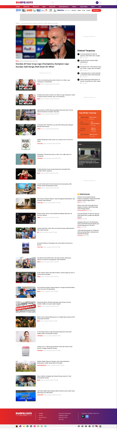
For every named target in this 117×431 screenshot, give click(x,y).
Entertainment (63, 6)
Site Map (61, 419)
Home (18, 6)
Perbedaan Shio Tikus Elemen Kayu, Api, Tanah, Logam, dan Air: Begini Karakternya (90, 68)
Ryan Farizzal (93, 134)
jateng (88, 10)
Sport (93, 6)
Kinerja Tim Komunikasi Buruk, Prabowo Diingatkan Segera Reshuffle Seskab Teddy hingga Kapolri (88, 198)
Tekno (74, 6)
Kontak (41, 415)
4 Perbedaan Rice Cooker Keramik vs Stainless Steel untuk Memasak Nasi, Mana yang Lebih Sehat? (90, 74)
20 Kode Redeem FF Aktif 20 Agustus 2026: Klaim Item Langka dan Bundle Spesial (90, 55)
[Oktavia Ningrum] (84, 129)
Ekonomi (36, 6)
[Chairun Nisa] (83, 118)
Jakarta (73, 10)
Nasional (26, 6)
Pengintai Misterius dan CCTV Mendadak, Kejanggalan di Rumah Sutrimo (89, 162)
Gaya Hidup (83, 6)
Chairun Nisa (92, 117)
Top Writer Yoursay (87, 113)
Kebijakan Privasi (63, 415)
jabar (79, 10)
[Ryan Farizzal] (84, 135)
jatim (83, 10)
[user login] (97, 2)
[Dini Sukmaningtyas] (84, 123)
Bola (44, 6)
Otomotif (52, 6)
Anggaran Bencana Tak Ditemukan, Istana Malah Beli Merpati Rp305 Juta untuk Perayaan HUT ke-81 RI (88, 223)
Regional (96, 10)
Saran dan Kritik (63, 417)
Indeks (101, 6)
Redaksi (41, 413)
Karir (40, 419)
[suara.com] (24, 3)
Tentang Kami (42, 417)
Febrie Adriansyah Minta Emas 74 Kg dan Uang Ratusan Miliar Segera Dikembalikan (90, 81)
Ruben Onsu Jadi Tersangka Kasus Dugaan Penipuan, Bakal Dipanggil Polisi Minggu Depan (87, 207)
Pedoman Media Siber (65, 413)
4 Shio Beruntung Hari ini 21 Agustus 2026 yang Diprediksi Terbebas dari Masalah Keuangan (88, 232)
